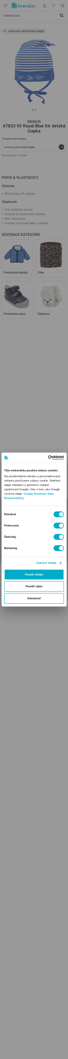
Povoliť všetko (34, 574)
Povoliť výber (34, 586)
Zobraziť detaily (46, 562)
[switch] (58, 525)
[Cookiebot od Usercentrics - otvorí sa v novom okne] (48, 457)
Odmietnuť (34, 598)
